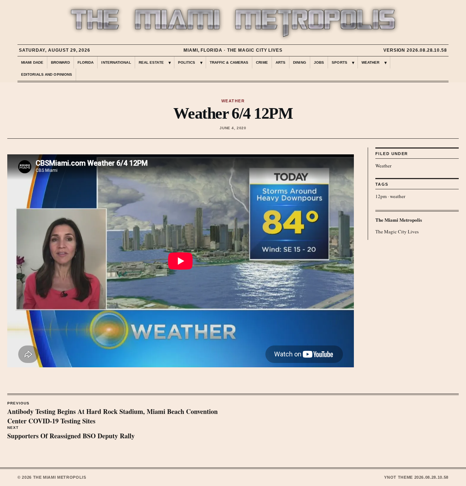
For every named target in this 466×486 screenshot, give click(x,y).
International (116, 62)
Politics (187, 62)
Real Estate (151, 62)
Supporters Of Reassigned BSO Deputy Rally (71, 433)
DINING (299, 62)
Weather (383, 165)
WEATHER (371, 62)
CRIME (262, 62)
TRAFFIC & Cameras (229, 62)
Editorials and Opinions (46, 74)
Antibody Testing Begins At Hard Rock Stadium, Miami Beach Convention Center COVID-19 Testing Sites (112, 414)
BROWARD (60, 62)
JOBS (319, 62)
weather (397, 196)
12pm (381, 196)
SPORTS (339, 62)
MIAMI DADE (32, 62)
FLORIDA (86, 62)
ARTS (280, 62)
